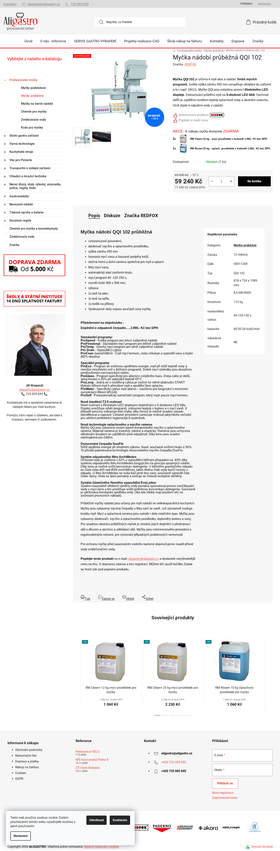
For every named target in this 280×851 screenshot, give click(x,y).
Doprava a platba (27, 761)
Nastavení (21, 836)
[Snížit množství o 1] (212, 181)
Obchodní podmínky (29, 750)
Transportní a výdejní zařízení (29, 168)
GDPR (19, 779)
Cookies (20, 773)
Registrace (264, 3)
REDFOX (190, 64)
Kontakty (10, 4)
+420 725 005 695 (173, 762)
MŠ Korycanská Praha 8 (92, 759)
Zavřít (194, 199)
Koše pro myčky (32, 127)
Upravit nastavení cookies (101, 846)
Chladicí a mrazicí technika (27, 176)
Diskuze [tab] (112, 215)
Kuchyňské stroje (21, 152)
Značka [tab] (141, 215)
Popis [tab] (94, 215)
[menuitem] (28, 41)
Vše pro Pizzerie (20, 160)
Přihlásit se (225, 783)
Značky (14, 245)
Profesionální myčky (23, 80)
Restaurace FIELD (88, 751)
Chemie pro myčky (34, 111)
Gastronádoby (19, 196)
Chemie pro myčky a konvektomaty (33, 228)
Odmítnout (96, 820)
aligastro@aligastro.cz (43, 4)
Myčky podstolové (33, 88)
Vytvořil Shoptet (262, 846)
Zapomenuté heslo (224, 798)
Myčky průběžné (32, 96)
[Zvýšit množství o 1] (231, 181)
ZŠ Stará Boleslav (88, 768)
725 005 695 (80, 4)
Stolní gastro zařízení (24, 135)
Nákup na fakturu (27, 767)
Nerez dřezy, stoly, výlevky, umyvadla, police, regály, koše (35, 186)
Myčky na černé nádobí (37, 103)
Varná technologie (22, 144)
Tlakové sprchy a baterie (26, 212)
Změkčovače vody (33, 119)
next (270, 677)
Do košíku (254, 181)
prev (76, 677)
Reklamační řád (25, 755)
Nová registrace (222, 793)
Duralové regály (20, 220)
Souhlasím (120, 820)
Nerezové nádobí (21, 204)
